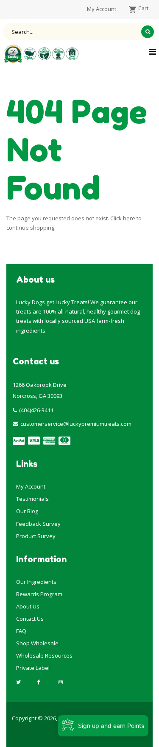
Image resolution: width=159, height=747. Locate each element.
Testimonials (32, 499)
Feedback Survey (38, 524)
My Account (30, 486)
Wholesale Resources (44, 655)
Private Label (33, 668)
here (129, 218)
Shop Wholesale (37, 643)
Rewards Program (39, 594)
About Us (27, 606)
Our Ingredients (36, 582)
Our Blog (27, 511)
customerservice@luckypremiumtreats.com (75, 424)
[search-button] (147, 31)
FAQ (21, 631)
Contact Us (30, 618)
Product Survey (36, 536)
